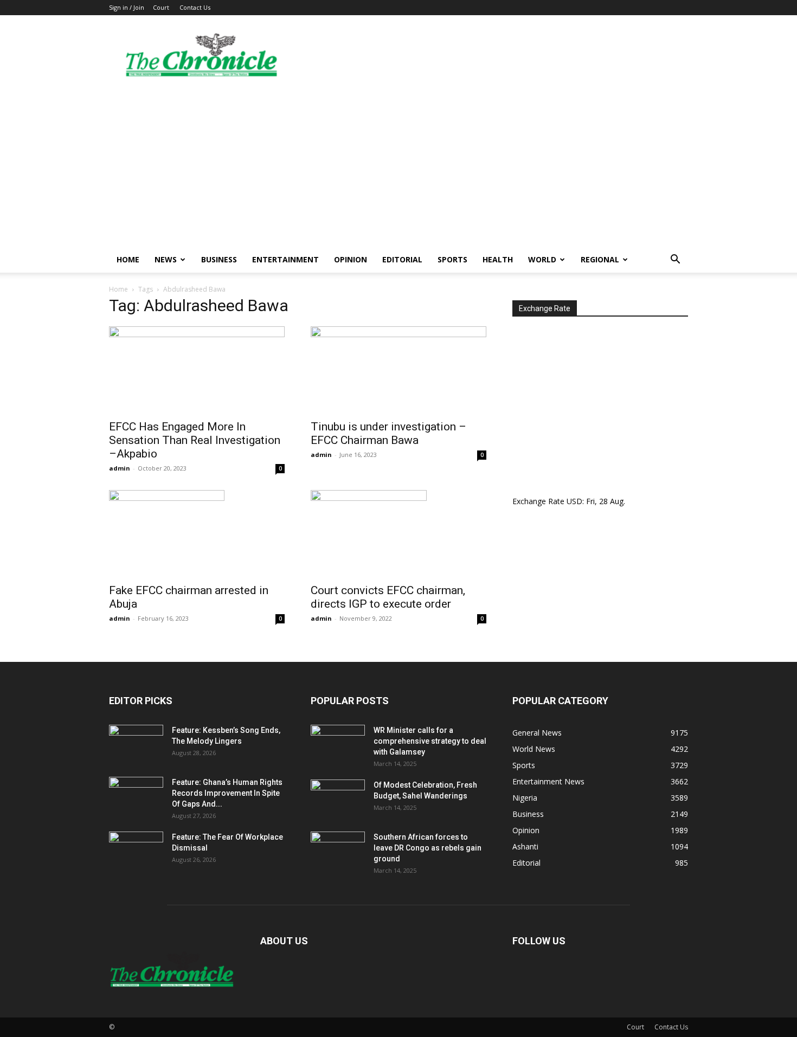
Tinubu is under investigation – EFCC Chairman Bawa (388, 433)
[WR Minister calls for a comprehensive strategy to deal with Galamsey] (338, 744)
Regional (600, 259)
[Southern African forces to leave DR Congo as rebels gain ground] (338, 850)
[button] (675, 260)
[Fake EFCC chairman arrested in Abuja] (197, 533)
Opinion (350, 259)
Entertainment (285, 259)
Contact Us (194, 7)
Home (128, 259)
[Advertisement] (398, 165)
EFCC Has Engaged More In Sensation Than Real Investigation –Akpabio (194, 440)
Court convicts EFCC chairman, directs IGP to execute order (388, 597)
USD (574, 501)
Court (161, 7)
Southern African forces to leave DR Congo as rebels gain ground (427, 848)
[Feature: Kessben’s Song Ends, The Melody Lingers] (136, 744)
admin (119, 468)
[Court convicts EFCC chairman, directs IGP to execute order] (398, 533)
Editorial (402, 259)
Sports (452, 259)
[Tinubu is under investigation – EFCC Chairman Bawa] (398, 369)
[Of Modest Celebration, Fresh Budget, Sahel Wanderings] (338, 798)
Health (498, 259)
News (166, 259)
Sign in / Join (126, 7)
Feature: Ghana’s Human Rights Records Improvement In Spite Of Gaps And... (227, 793)
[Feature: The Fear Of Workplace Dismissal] (136, 850)
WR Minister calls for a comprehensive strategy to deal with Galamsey (430, 741)
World (542, 259)
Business (219, 259)
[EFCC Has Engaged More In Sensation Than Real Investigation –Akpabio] (197, 369)
